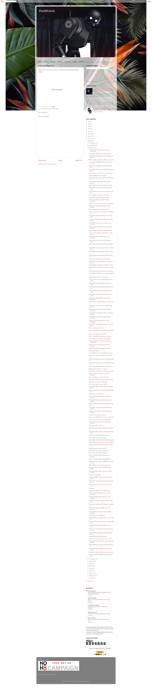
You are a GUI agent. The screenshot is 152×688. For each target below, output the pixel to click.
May (90, 568)
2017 (89, 124)
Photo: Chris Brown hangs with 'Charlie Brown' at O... (101, 178)
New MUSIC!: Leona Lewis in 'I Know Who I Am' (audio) (101, 541)
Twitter (74, 61)
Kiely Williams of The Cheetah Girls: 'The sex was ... (101, 302)
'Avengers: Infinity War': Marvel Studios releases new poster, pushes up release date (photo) (103, 90)
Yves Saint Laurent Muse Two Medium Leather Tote (98, 620)
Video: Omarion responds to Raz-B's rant (99, 450)
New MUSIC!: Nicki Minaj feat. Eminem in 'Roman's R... (99, 150)
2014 (89, 131)
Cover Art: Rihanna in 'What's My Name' (99, 377)
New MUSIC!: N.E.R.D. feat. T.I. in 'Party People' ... (101, 274)
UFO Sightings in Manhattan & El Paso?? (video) (101, 265)
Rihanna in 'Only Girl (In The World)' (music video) (100, 468)
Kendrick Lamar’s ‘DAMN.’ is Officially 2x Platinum (97, 607)
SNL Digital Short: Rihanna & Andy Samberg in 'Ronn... (101, 156)
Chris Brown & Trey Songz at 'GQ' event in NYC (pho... (101, 219)
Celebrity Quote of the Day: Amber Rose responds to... (101, 267)
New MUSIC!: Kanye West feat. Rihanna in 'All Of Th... (100, 295)
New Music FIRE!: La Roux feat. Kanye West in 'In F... (100, 477)
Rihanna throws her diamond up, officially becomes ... (99, 345)
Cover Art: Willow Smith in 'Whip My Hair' (100, 459)
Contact (81, 61)
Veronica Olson (75, 681)
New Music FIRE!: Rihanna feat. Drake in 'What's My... (101, 432)
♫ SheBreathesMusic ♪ (94, 605)
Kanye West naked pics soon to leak (97, 437)
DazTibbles (54, 674)
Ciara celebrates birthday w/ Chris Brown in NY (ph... (101, 233)
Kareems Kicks (92, 591)
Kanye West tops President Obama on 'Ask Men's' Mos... (101, 261)
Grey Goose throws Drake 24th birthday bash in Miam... (100, 280)
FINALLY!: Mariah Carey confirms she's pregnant (101, 203)
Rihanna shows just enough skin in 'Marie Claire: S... (101, 255)
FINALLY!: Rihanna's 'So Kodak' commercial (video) (100, 400)
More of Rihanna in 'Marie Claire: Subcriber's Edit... (100, 240)
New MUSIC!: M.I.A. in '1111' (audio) (98, 277)
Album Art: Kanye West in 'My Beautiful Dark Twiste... (100, 411)
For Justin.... (92, 488)
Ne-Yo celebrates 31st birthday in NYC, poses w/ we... (101, 287)
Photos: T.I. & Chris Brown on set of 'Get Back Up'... (100, 166)
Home (39, 61)
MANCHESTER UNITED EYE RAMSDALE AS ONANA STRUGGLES (99, 593)
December (92, 143)
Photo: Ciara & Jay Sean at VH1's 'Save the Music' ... (101, 244)
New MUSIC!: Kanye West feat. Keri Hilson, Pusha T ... (100, 422)
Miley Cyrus (45, 108)
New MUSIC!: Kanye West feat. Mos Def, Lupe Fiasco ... (100, 306)
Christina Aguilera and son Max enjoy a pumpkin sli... (101, 445)
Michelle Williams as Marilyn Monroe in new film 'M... (101, 518)
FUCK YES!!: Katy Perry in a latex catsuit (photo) (101, 371)
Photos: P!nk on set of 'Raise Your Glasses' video (101, 173)
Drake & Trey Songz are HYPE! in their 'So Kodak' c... (99, 508)
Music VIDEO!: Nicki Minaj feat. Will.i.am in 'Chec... (100, 283)
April (90, 571)
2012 (89, 136)
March (91, 573)
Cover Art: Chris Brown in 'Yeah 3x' (98, 415)
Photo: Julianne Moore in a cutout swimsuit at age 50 (101, 363)
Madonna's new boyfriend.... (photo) (98, 369)
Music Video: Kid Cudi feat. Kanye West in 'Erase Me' (101, 481)
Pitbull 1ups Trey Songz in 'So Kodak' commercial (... (101, 504)
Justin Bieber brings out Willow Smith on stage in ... (101, 252)
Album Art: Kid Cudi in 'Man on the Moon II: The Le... (101, 404)
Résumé (53, 61)
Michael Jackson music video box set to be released (101, 442)
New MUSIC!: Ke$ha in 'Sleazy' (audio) (99, 197)
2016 (89, 126)
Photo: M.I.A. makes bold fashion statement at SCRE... (100, 408)
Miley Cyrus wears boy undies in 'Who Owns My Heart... (101, 529)
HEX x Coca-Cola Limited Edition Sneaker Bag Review (99, 600)
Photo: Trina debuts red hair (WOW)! (98, 453)
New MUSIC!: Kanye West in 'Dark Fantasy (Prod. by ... (100, 317)
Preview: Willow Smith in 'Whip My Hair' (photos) (99, 455)
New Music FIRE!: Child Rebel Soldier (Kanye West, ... (100, 549)
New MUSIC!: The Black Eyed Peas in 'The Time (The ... (101, 324)
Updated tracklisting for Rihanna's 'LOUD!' (99, 348)
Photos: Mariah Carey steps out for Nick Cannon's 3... (101, 545)
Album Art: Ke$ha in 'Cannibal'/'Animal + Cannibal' (99, 200)
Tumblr (60, 61)
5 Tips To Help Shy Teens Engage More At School (99, 613)
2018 (89, 121)
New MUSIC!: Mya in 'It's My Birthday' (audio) (100, 353)
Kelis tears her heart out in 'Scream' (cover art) (100, 538)
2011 (89, 138)
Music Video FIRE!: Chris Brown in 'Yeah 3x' (100, 336)
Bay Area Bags (91, 618)
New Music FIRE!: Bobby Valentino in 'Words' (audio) (100, 471)
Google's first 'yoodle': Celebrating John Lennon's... (101, 552)
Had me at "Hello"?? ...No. (92, 101)
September (92, 559)
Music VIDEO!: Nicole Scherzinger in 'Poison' (100, 185)
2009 (89, 581)
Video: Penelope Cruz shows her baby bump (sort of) (101, 192)
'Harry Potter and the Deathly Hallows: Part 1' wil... (100, 525)
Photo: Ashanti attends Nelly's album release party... (100, 182)
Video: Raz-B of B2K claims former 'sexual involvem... (99, 493)
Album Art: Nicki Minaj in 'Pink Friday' (99, 435)
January (91, 578)
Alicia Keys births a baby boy (96, 425)
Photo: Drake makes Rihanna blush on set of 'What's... (100, 206)
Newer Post (42, 160)
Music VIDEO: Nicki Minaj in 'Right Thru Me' (100, 230)
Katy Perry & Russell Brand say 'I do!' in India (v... (101, 271)
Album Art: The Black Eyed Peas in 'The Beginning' (99, 321)
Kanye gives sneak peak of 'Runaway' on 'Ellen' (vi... (100, 356)
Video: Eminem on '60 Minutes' (96, 515)
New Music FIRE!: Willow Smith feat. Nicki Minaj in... (100, 497)
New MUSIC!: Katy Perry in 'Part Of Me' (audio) (103, 109)
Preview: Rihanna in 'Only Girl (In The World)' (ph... (100, 555)
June (90, 566)
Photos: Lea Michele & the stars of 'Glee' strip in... (101, 366)
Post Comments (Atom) (50, 164)
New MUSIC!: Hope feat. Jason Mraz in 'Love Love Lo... (100, 223)
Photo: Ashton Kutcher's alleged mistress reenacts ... (101, 330)
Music (50, 108)
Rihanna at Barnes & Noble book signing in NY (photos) (100, 227)
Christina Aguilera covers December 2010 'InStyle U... (101, 212)
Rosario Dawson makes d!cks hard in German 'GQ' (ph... (101, 522)
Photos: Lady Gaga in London (96, 328)
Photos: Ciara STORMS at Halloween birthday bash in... (100, 162)
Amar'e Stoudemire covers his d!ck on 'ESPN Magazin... (100, 512)
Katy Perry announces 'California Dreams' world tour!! (101, 501)
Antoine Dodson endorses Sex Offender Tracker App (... (100, 291)
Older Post (78, 160)
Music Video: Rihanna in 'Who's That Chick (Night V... (101, 359)
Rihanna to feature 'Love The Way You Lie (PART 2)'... (101, 390)
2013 (89, 133)
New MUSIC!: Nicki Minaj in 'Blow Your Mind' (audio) (101, 313)
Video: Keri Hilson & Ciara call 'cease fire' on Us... (101, 379)
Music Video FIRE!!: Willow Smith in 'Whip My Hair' (101, 387)
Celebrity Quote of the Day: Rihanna (98, 536)
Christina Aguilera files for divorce (97, 448)
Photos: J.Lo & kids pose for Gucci (97, 334)
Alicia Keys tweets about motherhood (98, 382)
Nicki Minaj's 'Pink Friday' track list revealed (100, 153)
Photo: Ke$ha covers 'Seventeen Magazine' (99, 465)
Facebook (67, 61)
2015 (89, 129)
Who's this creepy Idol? (94, 475)
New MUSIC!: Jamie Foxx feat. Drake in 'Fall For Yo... (101, 248)
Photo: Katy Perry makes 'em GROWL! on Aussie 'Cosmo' (101, 461)
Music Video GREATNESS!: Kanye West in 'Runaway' (100, 298)
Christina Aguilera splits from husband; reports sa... (100, 485)
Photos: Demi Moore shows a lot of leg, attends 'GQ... (100, 188)
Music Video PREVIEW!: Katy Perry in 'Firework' (101, 417)
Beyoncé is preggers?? (94, 350)
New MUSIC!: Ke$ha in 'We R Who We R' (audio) (101, 440)
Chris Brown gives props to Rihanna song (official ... (101, 428)
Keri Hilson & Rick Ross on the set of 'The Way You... (100, 216)
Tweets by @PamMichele (92, 81)
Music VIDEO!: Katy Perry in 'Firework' (99, 195)
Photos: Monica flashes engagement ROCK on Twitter (100, 396)
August (91, 561)
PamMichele (47, 11)
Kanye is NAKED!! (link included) (97, 175)
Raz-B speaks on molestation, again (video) (99, 338)
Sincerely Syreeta (92, 612)
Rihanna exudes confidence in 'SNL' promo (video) (101, 159)
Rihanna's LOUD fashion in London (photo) (99, 259)
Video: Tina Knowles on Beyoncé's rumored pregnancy (99, 341)
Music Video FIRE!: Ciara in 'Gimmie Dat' (99, 490)
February (91, 575)
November (92, 145)
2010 (89, 141)
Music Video (55, 108)
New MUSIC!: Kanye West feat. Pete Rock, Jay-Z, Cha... (101, 170)
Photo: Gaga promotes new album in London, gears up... (100, 309)
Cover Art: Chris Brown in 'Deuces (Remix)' (100, 419)
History (46, 61)
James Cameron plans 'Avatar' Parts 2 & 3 (99, 209)
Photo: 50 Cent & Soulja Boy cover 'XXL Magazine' (99, 374)
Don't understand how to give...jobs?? (98, 384)
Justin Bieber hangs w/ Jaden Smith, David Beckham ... (99, 237)
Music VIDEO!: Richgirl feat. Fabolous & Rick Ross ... (100, 533)
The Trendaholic (92, 598)
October (91, 148)
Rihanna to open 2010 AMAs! (96, 394)
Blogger (87, 681)
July (90, 563)
